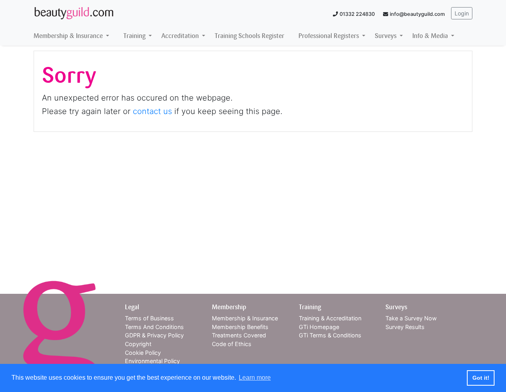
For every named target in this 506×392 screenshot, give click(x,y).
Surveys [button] (386, 36)
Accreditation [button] (180, 36)
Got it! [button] (480, 378)
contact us (152, 111)
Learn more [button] (255, 377)
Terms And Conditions (154, 326)
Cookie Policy (143, 352)
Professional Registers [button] (329, 36)
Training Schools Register (249, 36)
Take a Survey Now (411, 318)
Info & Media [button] (430, 36)
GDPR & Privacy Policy (154, 335)
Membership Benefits (240, 326)
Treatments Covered (239, 335)
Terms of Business (149, 318)
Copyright (138, 344)
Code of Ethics (231, 344)
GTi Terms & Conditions (330, 335)
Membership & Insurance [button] (69, 36)
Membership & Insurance (245, 318)
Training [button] (135, 36)
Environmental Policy (152, 361)
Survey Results (405, 326)
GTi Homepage (319, 326)
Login (462, 13)
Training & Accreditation (330, 318)
